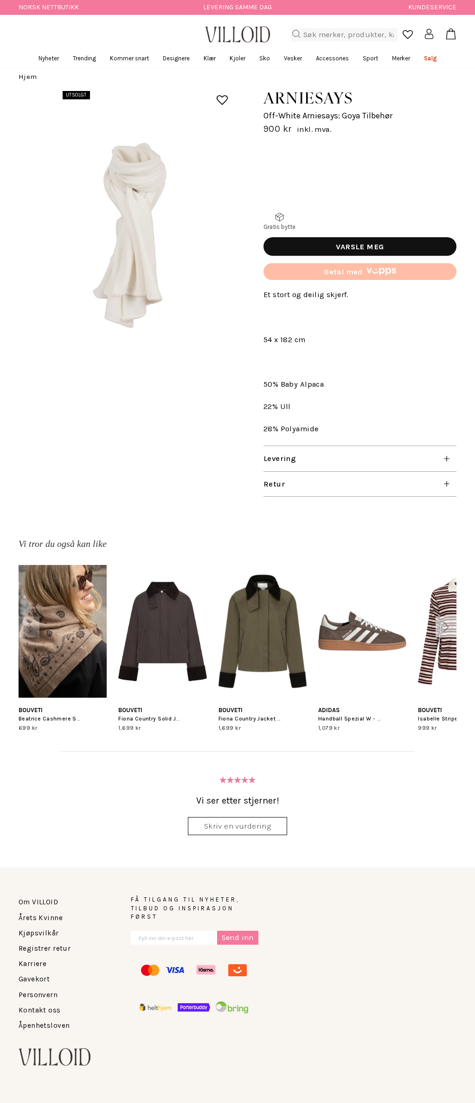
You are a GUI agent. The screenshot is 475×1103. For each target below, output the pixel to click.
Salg (430, 58)
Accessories (332, 58)
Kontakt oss (40, 1010)
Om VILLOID (38, 902)
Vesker (293, 58)
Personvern (38, 995)
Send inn (238, 937)
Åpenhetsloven (44, 1025)
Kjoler (237, 58)
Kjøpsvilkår (39, 933)
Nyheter (49, 58)
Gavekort (34, 979)
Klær (210, 58)
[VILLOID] (237, 34)
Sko (264, 58)
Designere (176, 58)
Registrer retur (45, 948)
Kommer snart (129, 58)
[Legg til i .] (215, 94)
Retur (274, 484)
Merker (401, 58)
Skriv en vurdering (237, 826)
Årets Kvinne (41, 918)
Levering (279, 458)
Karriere (32, 964)
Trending (84, 58)
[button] (29, 626)
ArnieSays (308, 98)
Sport (370, 58)
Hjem (28, 76)
